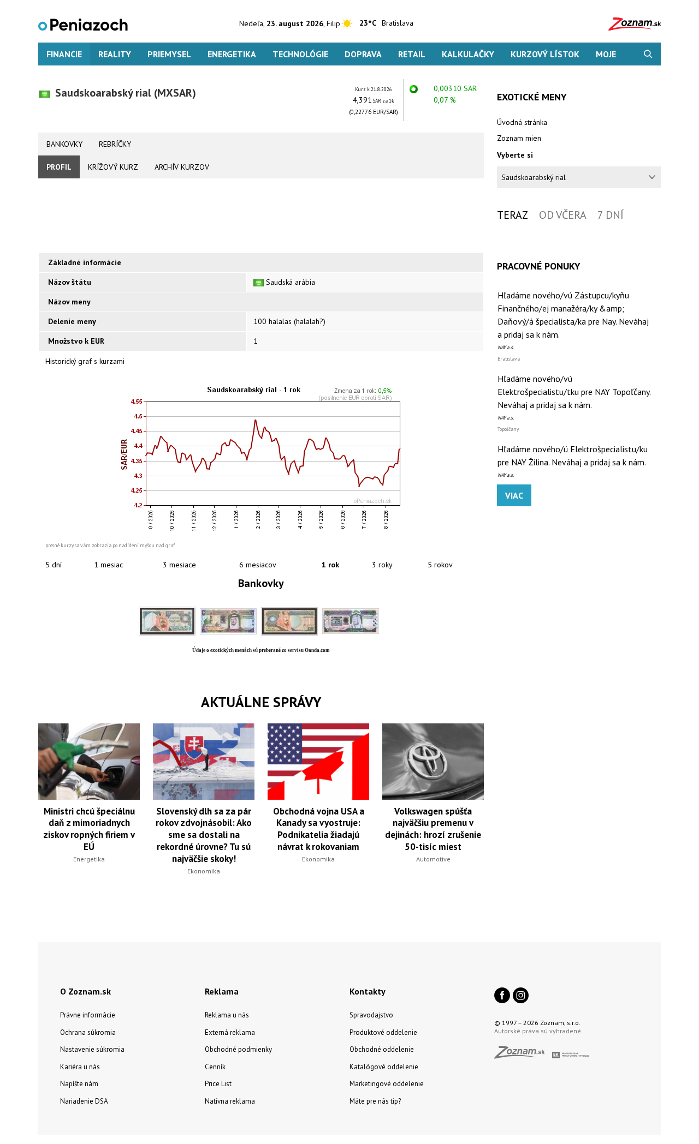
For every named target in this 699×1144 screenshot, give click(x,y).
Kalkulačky (468, 54)
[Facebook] (502, 996)
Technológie (300, 54)
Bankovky (64, 144)
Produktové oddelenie (383, 1032)
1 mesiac (108, 565)
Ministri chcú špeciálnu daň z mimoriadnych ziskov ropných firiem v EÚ (89, 829)
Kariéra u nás (80, 1066)
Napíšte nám (79, 1083)
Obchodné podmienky (238, 1049)
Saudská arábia (290, 282)
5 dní (53, 565)
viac (514, 495)
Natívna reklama (230, 1101)
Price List (218, 1083)
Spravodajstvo (371, 1015)
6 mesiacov (257, 565)
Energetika (232, 54)
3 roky (382, 565)
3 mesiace (179, 565)
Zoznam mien (519, 138)
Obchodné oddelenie (382, 1049)
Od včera (563, 215)
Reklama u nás (227, 1015)
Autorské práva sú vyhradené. (538, 1031)
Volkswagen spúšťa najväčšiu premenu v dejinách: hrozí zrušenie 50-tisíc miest (433, 829)
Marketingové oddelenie (387, 1083)
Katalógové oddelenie (384, 1066)
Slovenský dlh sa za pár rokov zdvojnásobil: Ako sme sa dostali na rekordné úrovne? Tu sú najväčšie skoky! (204, 835)
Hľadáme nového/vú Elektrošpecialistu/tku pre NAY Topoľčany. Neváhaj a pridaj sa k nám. (573, 391)
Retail (411, 54)
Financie (64, 54)
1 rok (330, 565)
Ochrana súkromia (88, 1032)
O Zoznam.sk (85, 991)
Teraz (512, 215)
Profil (59, 167)
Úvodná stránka (522, 122)
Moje (606, 54)
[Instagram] (521, 996)
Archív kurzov (182, 167)
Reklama (222, 991)
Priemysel (169, 54)
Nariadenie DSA (84, 1101)
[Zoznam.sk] (523, 1055)
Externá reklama (230, 1032)
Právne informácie (87, 1015)
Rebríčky (115, 144)
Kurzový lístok (545, 54)
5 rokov (440, 565)
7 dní (610, 215)
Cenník (215, 1066)
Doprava (363, 54)
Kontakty (368, 991)
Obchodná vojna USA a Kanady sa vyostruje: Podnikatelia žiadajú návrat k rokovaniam (318, 829)
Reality (114, 54)
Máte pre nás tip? (375, 1101)
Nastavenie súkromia (92, 1049)
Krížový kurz (113, 167)
